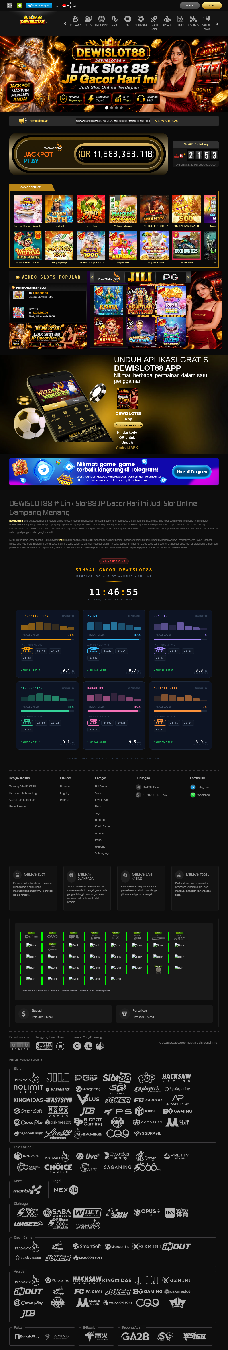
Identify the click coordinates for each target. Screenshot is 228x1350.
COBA (111, 296)
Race (115, 25)
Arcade (167, 25)
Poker (180, 25)
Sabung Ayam (206, 27)
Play (31, 161)
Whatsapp (203, 795)
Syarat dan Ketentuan (22, 800)
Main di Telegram (41, 5)
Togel (127, 25)
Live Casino (101, 25)
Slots (88, 25)
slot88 (61, 539)
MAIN (30, 209)
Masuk (189, 5)
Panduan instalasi (128, 425)
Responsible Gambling (23, 793)
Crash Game (154, 27)
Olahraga (141, 25)
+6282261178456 (155, 795)
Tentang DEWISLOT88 (22, 786)
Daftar (212, 5)
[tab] (109, 277)
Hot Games (75, 25)
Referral (65, 800)
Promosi (65, 786)
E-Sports (193, 25)
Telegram (203, 787)
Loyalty (64, 793)
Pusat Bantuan (18, 806)
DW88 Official (151, 787)
